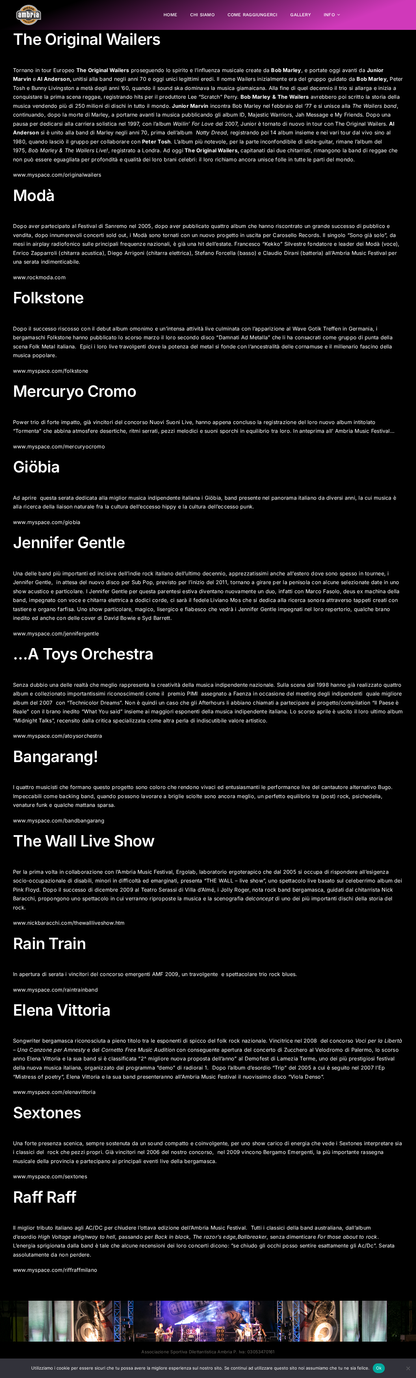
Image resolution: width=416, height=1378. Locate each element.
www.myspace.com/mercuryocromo (59, 446)
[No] (408, 1368)
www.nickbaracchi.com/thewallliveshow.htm (69, 923)
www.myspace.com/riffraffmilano (55, 1270)
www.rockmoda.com (39, 277)
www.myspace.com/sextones (50, 1176)
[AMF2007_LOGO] (28, 7)
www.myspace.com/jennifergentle (56, 633)
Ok (379, 1368)
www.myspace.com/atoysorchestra (57, 736)
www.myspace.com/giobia (46, 522)
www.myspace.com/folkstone (50, 371)
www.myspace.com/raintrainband (55, 989)
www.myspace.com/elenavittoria (54, 1092)
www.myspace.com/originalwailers (57, 174)
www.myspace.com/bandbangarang (58, 820)
